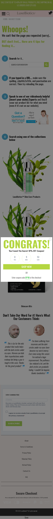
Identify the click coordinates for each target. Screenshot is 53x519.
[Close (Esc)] (50, 239)
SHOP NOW (26, 267)
